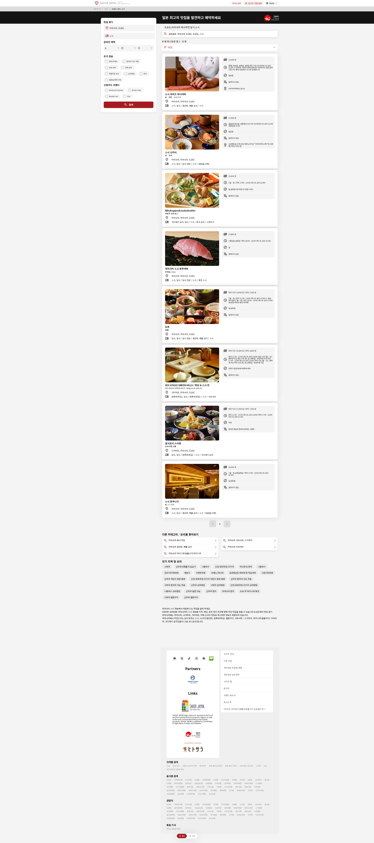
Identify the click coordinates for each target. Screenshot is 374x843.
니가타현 (259, 783)
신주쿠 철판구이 (191, 597)
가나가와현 (225, 780)
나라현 (169, 783)
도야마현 (170, 787)
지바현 (215, 780)
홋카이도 (203, 766)
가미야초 (195, 615)
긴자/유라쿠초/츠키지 (224, 566)
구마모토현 (171, 794)
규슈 (265, 766)
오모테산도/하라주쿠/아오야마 (242, 572)
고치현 (231, 790)
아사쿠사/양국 (246, 566)
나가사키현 (260, 790)
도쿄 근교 (176, 766)
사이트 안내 (236, 3)
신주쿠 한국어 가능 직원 (241, 578)
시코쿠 (258, 766)
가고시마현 (202, 794)
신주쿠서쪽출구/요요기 (186, 566)
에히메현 (223, 790)
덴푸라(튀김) (219, 618)
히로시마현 (182, 790)
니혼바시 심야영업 (172, 591)
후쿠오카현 (241, 790)
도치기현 (188, 780)
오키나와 (212, 794)
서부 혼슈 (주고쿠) (246, 766)
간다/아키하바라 (171, 572)
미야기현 (218, 783)
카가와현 (213, 790)
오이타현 (181, 794)
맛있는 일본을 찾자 (173, 829)
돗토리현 (248, 787)
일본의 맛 (97, 9)
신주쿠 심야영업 (198, 585)
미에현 (234, 780)
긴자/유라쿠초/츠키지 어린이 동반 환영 (208, 578)
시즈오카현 (228, 787)
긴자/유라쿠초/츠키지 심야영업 (243, 585)
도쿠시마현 (203, 790)
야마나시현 (200, 787)
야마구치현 (192, 790)
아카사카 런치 (228, 591)
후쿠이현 (190, 787)
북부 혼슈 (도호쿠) (215, 766)
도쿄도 (257, 611)
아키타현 (227, 783)
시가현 (242, 780)
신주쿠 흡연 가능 (193, 591)
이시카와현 (180, 787)
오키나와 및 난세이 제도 (175, 769)
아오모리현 (199, 783)
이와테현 (209, 783)
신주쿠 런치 (211, 591)
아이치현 (238, 787)
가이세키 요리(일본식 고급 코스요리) (181, 621)
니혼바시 (205, 566)
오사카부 (258, 780)
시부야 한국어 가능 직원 (174, 585)
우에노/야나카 (217, 572)
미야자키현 (191, 794)
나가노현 (210, 787)
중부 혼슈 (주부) (231, 766)
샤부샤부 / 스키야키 (243, 618)
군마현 (197, 780)
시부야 (167, 566)
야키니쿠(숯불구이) (261, 618)
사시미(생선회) (206, 618)
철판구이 (230, 618)
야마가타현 (238, 783)
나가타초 (187, 615)
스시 (197, 618)
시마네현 (257, 787)
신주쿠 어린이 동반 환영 (174, 578)
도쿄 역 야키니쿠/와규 (249, 591)
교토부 (249, 780)
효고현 (267, 780)
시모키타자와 (267, 572)
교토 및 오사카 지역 (189, 766)
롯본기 (187, 572)
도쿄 (106, 9)
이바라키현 (178, 780)
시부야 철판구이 (171, 597)
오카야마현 (171, 790)
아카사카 (178, 615)
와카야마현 (178, 783)
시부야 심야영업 (218, 585)
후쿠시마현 (249, 783)
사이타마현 (206, 780)
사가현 (250, 790)
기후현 (219, 787)
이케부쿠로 (200, 572)
